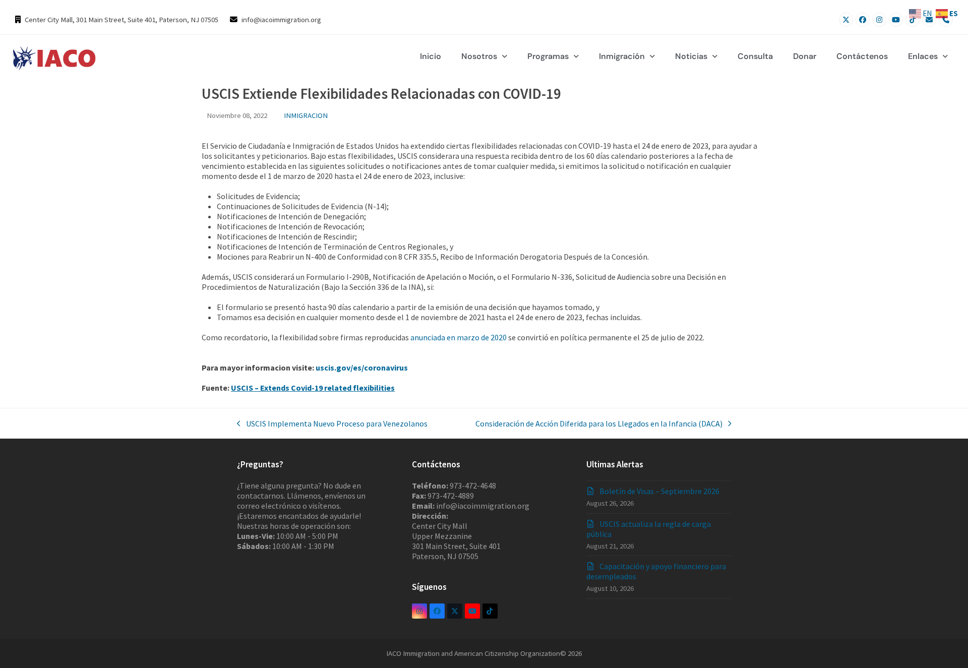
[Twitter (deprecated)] (454, 611)
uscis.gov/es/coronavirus (362, 367)
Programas (548, 56)
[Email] (929, 20)
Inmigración (622, 56)
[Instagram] (879, 20)
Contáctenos (862, 56)
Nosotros (479, 56)
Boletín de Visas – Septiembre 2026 (659, 491)
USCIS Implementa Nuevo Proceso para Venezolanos (332, 423)
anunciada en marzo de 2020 (458, 337)
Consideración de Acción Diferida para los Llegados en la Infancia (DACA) (598, 423)
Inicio (430, 56)
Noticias (691, 56)
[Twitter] (846, 20)
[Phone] (946, 20)
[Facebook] (863, 20)
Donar (804, 56)
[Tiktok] (912, 20)
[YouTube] (896, 20)
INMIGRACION (306, 115)
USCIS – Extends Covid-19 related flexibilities (313, 388)
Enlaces (923, 56)
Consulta (755, 56)
